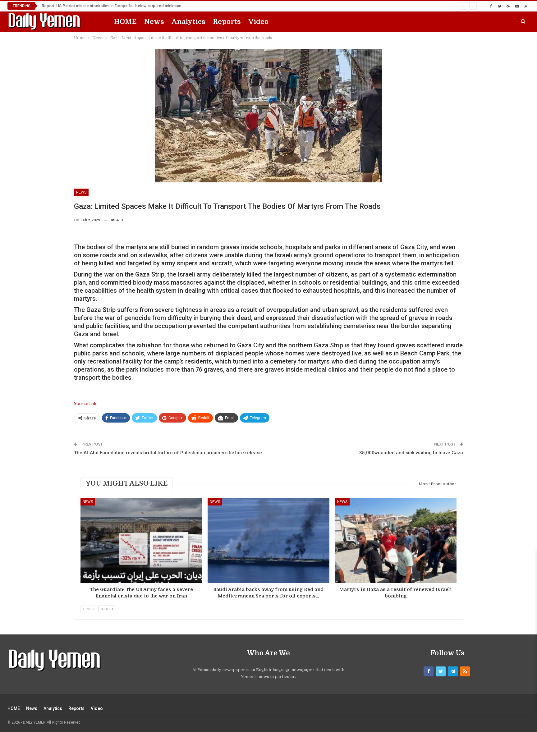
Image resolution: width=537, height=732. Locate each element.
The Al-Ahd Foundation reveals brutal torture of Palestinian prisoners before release (168, 452)
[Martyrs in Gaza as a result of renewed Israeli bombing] (396, 540)
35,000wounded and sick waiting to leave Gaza (411, 452)
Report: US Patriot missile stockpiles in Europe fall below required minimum (111, 5)
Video (258, 21)
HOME (125, 21)
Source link (85, 403)
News (154, 21)
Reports (227, 21)
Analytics (188, 21)
